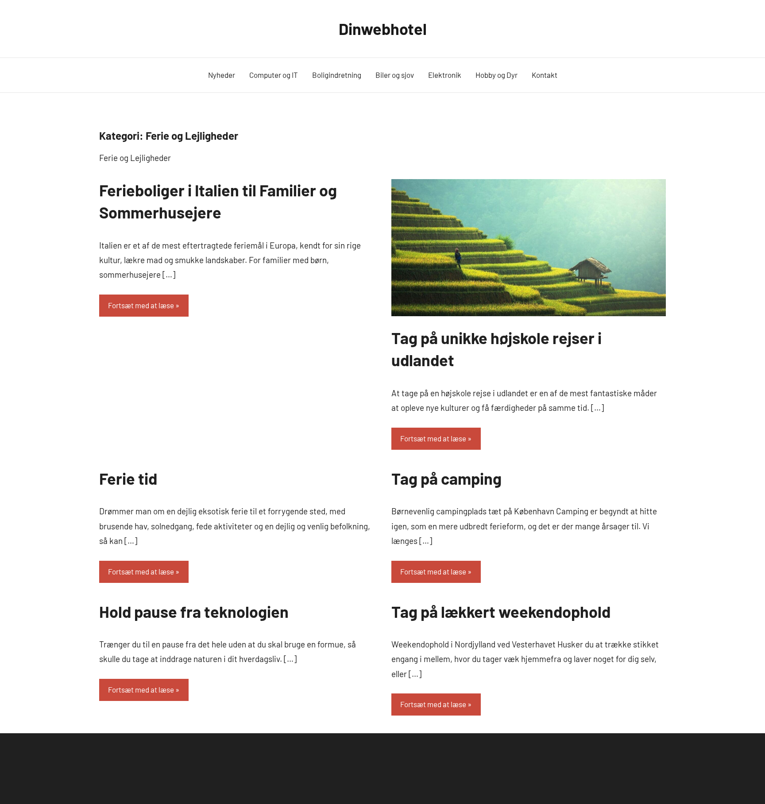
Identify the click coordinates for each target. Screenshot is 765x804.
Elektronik (444, 74)
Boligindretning (336, 74)
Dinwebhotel (383, 28)
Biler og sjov (394, 74)
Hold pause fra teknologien (194, 611)
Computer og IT (273, 74)
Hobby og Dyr (496, 74)
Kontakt (544, 74)
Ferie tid (128, 478)
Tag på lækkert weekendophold (500, 611)
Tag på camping (446, 478)
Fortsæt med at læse (141, 305)
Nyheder (221, 74)
